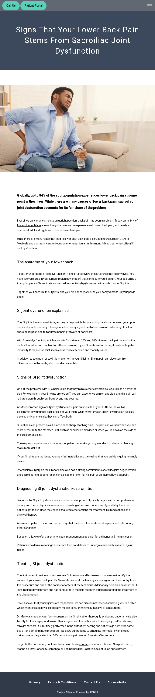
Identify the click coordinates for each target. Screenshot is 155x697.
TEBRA (94, 692)
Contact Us (92, 682)
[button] (149, 6)
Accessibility (117, 682)
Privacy (34, 682)
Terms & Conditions (62, 682)
